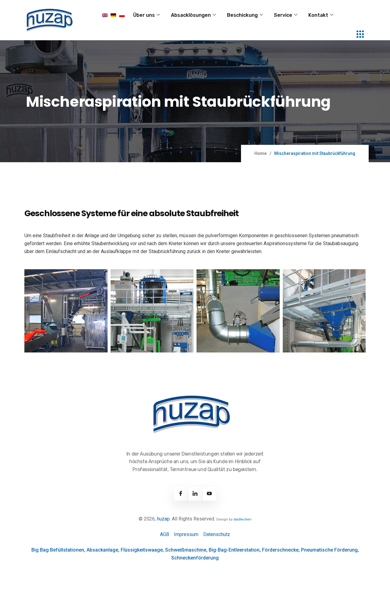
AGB (164, 534)
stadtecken (242, 519)
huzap (163, 519)
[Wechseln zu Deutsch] (113, 15)
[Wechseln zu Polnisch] (122, 15)
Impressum (186, 534)
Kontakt (318, 15)
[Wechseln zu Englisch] (105, 15)
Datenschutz (216, 534)
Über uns (144, 15)
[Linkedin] (195, 494)
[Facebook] (181, 494)
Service (283, 15)
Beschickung (242, 15)
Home (260, 153)
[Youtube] (209, 494)
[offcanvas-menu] (360, 34)
